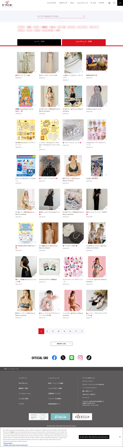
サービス (93, 3)
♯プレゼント (71, 27)
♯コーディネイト (82, 27)
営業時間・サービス (54, 393)
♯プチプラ (21, 27)
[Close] (120, 437)
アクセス (101, 3)
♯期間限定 (44, 27)
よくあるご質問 (23, 399)
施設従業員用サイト (54, 404)
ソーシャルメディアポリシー (89, 387)
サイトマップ (85, 397)
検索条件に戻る (61, 344)
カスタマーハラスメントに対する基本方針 (93, 384)
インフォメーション (25, 393)
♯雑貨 (29, 27)
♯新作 (57, 30)
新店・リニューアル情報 (55, 383)
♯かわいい (21, 30)
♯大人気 (37, 30)
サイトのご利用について (88, 378)
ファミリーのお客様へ (55, 399)
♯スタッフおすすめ (48, 30)
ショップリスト (51, 3)
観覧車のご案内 (23, 388)
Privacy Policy (8, 443)
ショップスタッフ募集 (55, 388)
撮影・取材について (87, 391)
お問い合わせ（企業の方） (89, 394)
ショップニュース (82, 3)
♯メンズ (29, 30)
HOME (5, 369)
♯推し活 (52, 27)
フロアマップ (63, 3)
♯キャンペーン (94, 27)
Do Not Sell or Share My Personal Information (94, 437)
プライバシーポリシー (88, 381)
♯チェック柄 (61, 27)
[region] (61, 437)
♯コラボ (36, 27)
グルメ (72, 3)
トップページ (23, 378)
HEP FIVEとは (23, 383)
